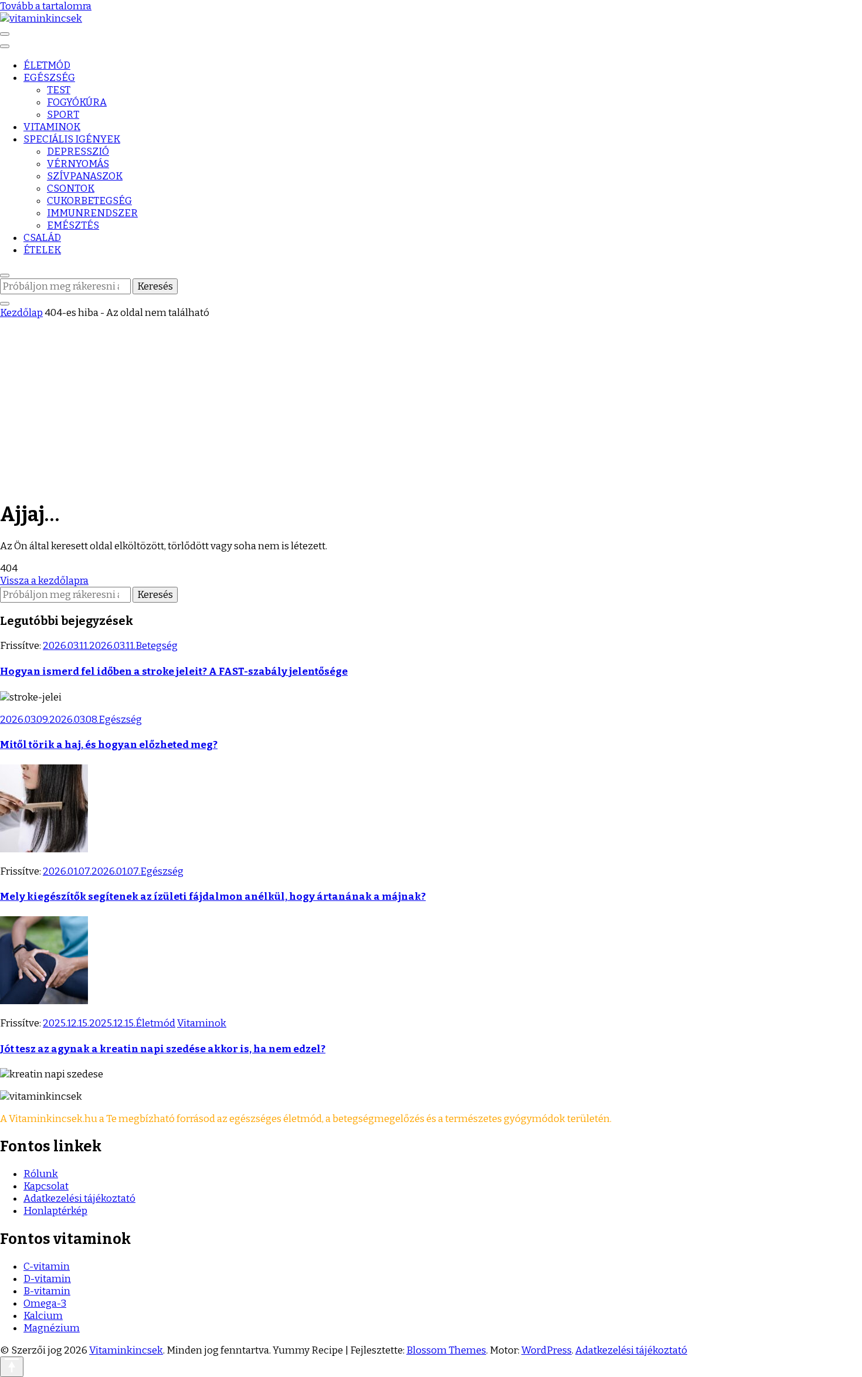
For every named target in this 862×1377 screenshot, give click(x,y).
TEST (58, 90)
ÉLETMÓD (46, 65)
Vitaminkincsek (126, 1350)
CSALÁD (42, 238)
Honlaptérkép (55, 1211)
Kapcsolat (46, 1186)
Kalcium (43, 1316)
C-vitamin (46, 1266)
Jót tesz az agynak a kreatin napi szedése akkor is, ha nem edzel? (162, 1049)
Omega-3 (44, 1303)
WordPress (546, 1350)
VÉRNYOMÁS (78, 164)
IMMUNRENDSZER (92, 213)
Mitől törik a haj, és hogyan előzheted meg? (109, 745)
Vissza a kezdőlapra (44, 580)
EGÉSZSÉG (49, 78)
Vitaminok (201, 1023)
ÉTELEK (42, 250)
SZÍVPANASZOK (85, 176)
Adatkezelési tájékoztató (79, 1198)
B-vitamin (46, 1291)
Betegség (156, 646)
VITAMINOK (51, 127)
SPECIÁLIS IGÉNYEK (71, 139)
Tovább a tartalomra (45, 6)
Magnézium (51, 1328)
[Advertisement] (431, 407)
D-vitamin (47, 1279)
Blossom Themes (446, 1350)
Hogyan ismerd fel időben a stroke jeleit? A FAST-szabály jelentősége (174, 671)
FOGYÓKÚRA (77, 102)
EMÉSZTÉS (73, 225)
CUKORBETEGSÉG (89, 201)
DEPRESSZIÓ (78, 151)
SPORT (63, 114)
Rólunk (40, 1174)
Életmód (155, 1023)
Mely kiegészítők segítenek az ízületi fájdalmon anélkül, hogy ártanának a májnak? (213, 896)
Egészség (120, 719)
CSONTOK (70, 188)
